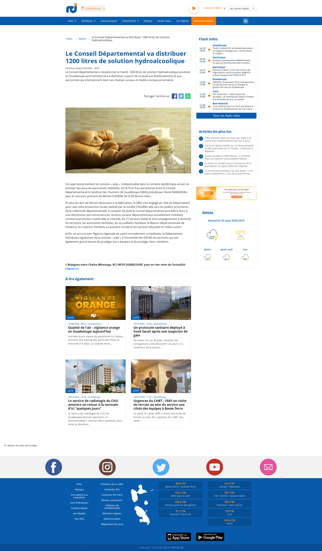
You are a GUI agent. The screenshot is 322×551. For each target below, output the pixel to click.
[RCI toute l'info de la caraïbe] (71, 8)
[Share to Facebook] (174, 96)
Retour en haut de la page (22, 445)
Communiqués (109, 20)
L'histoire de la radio (112, 484)
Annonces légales (203, 20)
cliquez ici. (72, 268)
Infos (70, 20)
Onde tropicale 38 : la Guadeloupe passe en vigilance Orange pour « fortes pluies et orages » (232, 51)
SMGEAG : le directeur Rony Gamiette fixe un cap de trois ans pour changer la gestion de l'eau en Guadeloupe (233, 85)
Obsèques (87, 20)
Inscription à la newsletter (79, 496)
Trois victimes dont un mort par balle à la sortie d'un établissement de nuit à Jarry (233, 107)
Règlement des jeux (112, 524)
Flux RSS (79, 518)
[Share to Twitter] (181, 96)
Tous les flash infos (226, 116)
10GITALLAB (177, 547)
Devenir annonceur (112, 500)
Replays (148, 20)
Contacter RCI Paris (112, 494)
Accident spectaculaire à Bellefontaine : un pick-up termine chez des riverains (232, 61)
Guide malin (164, 20)
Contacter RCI (112, 489)
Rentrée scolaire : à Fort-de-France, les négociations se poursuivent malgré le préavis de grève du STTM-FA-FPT (231, 72)
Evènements (129, 20)
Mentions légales (112, 513)
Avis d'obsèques (79, 502)
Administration (112, 518)
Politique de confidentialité (112, 507)
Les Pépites (182, 20)
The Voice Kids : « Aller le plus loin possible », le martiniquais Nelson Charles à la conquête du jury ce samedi (233, 97)
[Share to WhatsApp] (188, 96)
